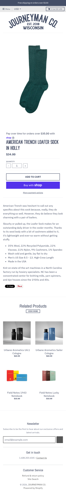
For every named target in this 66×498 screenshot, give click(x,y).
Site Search (33, 479)
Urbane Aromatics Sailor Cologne (49, 351)
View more (33, 311)
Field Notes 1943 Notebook (17, 394)
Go (59, 439)
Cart (56, 9)
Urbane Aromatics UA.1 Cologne (17, 351)
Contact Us (41, 457)
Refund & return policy (33, 475)
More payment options (33, 192)
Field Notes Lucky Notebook (49, 394)
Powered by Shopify (33, 488)
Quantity (10, 161)
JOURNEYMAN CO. (37, 484)
